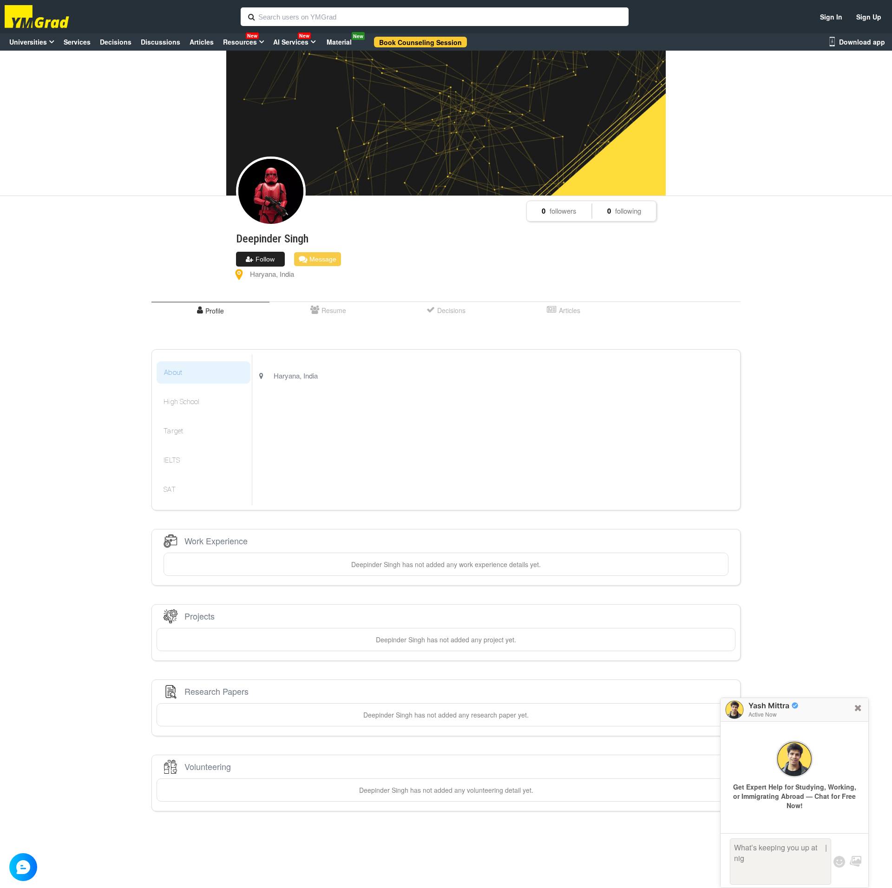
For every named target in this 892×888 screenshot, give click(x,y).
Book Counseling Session (420, 42)
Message (322, 259)
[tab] (210, 310)
